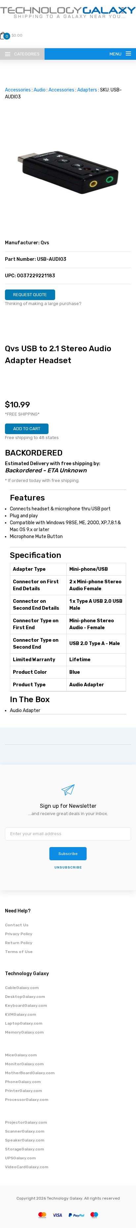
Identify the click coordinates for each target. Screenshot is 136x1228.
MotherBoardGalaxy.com (29, 1073)
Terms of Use (19, 951)
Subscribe (68, 853)
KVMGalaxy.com (20, 1014)
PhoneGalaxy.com (23, 1081)
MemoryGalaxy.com (24, 1032)
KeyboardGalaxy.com (26, 1005)
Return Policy (18, 942)
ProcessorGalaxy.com (26, 1099)
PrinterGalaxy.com (23, 1090)
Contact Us (16, 925)
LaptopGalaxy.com (23, 1023)
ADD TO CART (26, 428)
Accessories (18, 90)
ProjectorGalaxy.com (26, 1122)
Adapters (87, 90)
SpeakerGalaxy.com (24, 1140)
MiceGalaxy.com (21, 1055)
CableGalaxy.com (22, 987)
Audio (40, 90)
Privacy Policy (18, 934)
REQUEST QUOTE (30, 294)
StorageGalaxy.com (24, 1149)
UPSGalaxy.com (20, 1158)
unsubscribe (68, 868)
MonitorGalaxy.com (24, 1064)
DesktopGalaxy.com (25, 996)
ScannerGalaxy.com (24, 1131)
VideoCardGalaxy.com (26, 1167)
